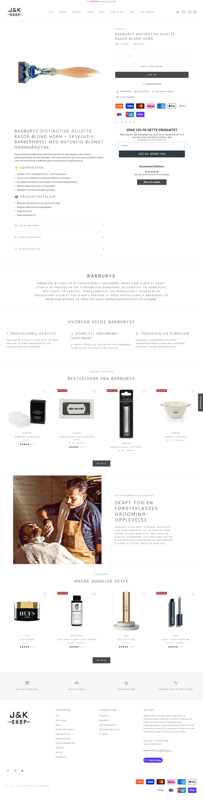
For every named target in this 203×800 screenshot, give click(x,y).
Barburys (120, 29)
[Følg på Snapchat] (22, 770)
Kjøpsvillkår (104, 720)
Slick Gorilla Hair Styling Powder (77, 639)
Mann (90, 12)
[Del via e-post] (133, 122)
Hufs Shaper (27, 639)
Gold (126, 636)
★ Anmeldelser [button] (201, 402)
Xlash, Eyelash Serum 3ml (175, 639)
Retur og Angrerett (107, 725)
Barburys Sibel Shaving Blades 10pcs (77, 438)
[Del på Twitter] (126, 122)
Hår (51, 12)
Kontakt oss (61, 757)
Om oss (59, 752)
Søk (57, 716)
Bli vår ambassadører (65, 729)
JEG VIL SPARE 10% (152, 154)
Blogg (58, 725)
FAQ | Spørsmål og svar (109, 729)
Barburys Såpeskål (176, 437)
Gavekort (60, 748)
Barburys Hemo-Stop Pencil (126, 447)
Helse (102, 12)
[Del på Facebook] (122, 122)
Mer (132, 12)
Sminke (63, 12)
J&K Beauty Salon (63, 738)
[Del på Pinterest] (129, 122)
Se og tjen (103, 734)
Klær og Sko (117, 12)
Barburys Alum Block (27, 437)
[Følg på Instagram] (15, 770)
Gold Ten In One (126, 639)
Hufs (27, 636)
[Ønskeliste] (189, 12)
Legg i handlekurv (152, 67)
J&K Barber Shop (63, 734)
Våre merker (147, 12)
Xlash (175, 636)
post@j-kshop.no (164, 750)
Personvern (104, 716)
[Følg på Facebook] (8, 770)
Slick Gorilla (76, 636)
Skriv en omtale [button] (152, 182)
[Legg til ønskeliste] (44, 391)
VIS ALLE (101, 463)
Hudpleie (77, 12)
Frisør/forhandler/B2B (65, 743)
